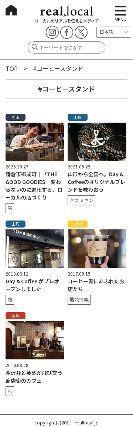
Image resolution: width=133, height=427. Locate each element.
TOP (12, 68)
